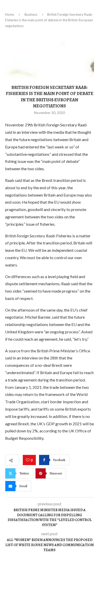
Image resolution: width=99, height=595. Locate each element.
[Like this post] (28, 460)
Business (31, 14)
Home (9, 14)
